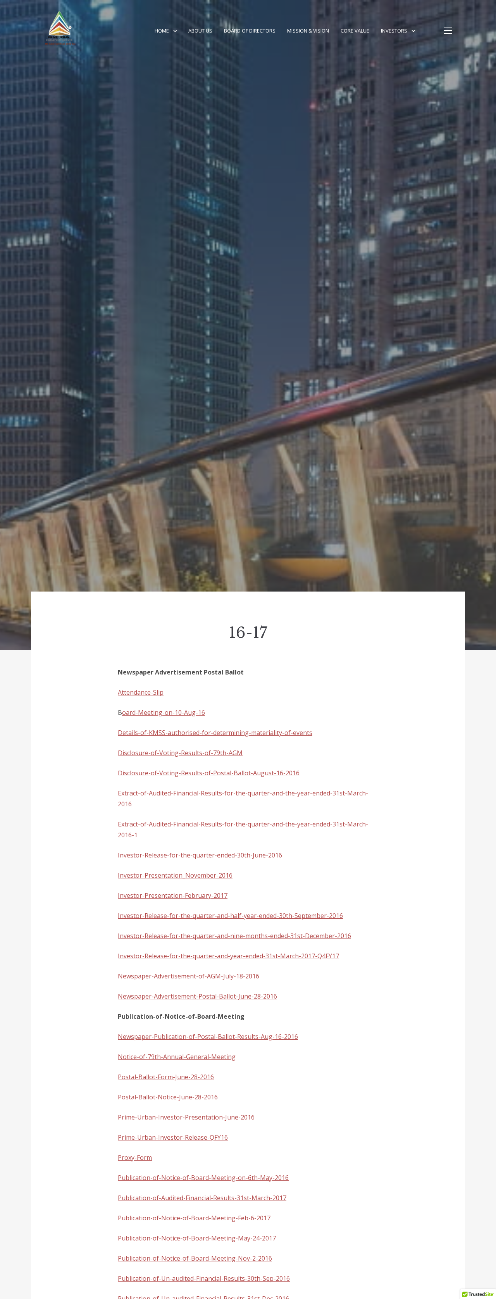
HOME (162, 30)
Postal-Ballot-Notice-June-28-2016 (168, 1097)
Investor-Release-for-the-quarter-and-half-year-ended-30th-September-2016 (230, 915)
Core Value (355, 30)
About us (200, 30)
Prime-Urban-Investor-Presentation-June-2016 (186, 1117)
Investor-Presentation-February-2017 (172, 895)
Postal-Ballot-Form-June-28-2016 (166, 1077)
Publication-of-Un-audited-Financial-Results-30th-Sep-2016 (204, 1278)
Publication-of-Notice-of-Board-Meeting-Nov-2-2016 (195, 1258)
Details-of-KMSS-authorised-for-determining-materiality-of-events (215, 732)
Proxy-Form (135, 1157)
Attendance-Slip (141, 692)
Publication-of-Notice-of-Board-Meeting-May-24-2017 (197, 1238)
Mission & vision (308, 30)
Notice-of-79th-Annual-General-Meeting (177, 1056)
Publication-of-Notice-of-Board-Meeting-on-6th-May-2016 (203, 1177)
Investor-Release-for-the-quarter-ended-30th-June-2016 (200, 855)
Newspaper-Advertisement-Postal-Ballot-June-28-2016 (197, 996)
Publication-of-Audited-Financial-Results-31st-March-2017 (202, 1198)
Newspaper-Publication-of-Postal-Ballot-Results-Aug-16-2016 (208, 1036)
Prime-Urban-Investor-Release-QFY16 (173, 1137)
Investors (394, 30)
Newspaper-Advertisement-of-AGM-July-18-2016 (188, 976)
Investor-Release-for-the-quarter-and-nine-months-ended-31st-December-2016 (234, 936)
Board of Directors (250, 30)
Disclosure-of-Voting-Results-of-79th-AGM (180, 753)
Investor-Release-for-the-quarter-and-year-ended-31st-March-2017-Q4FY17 (228, 956)
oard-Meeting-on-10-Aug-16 (163, 712)
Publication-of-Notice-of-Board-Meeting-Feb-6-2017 (194, 1218)
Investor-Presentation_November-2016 (175, 875)
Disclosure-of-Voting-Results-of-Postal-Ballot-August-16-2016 (209, 773)
